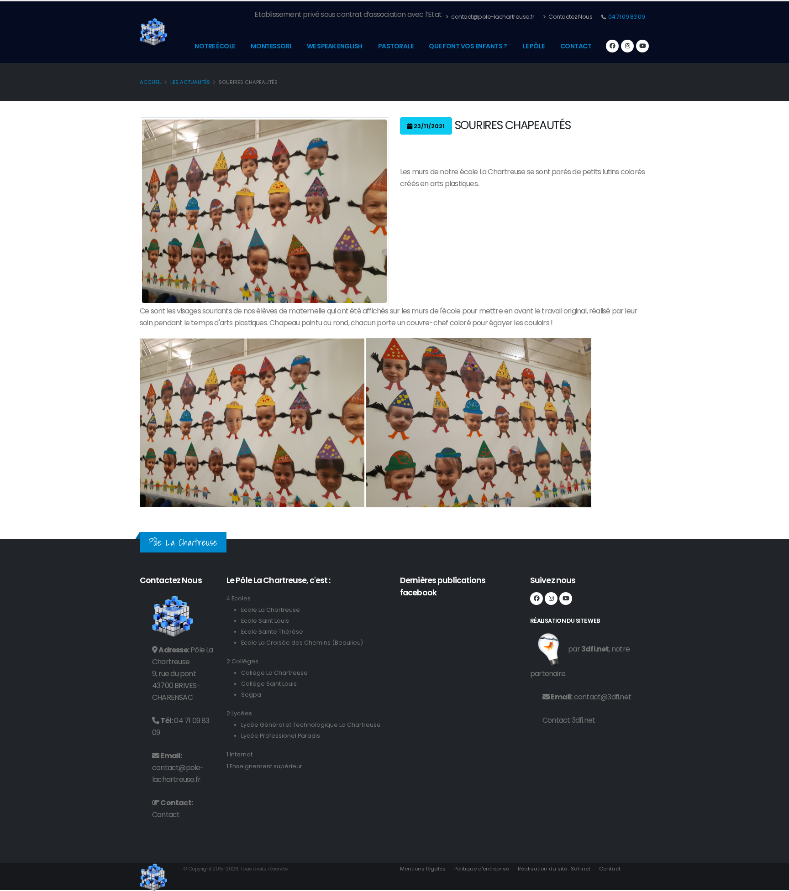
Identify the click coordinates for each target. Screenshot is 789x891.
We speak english (335, 46)
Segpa (251, 694)
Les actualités (190, 82)
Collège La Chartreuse (274, 673)
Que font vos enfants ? (468, 46)
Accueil (151, 82)
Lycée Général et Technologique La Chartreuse (311, 725)
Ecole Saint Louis (265, 621)
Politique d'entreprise (481, 868)
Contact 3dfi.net (568, 720)
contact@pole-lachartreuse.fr (492, 17)
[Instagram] (627, 46)
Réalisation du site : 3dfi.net (554, 868)
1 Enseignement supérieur (264, 766)
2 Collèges (242, 661)
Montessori (271, 46)
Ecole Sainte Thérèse (272, 632)
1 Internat (239, 754)
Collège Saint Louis (269, 684)
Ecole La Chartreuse (270, 610)
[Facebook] (612, 46)
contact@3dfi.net (602, 697)
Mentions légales (423, 868)
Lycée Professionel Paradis (280, 736)
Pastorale (396, 46)
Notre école (215, 46)
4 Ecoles (238, 598)
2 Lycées (239, 713)
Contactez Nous (570, 17)
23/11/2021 (428, 126)
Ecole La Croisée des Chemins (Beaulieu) (302, 642)
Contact (576, 46)
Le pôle (533, 46)
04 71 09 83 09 (626, 17)
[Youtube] (642, 46)
